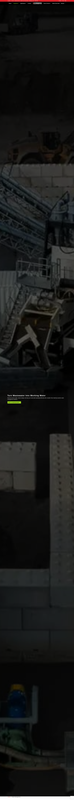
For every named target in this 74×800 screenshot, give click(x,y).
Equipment (15, 3)
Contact (60, 0)
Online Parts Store (56, 3)
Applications (22, 3)
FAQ (63, 0)
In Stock (29, 3)
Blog (65, 0)
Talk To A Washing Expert (13, 402)
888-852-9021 (17, 0)
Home (10, 3)
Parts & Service (47, 3)
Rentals (62, 3)
